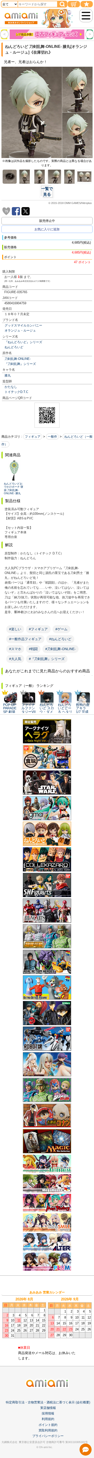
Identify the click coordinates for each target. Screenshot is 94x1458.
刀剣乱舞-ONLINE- (18, 359)
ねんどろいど (14, 347)
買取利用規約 (48, 1430)
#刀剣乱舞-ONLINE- (60, 649)
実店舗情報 (48, 1408)
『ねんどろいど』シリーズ (23, 342)
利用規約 (48, 1419)
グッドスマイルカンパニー (23, 325)
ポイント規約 (48, 1425)
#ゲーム (61, 629)
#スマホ (15, 649)
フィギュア (32, 436)
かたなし (11, 387)
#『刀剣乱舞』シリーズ (47, 659)
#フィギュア (38, 629)
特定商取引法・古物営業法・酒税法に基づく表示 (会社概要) (48, 1402)
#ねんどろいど (60, 639)
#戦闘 (33, 649)
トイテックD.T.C (16, 392)
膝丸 (8, 375)
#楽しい (15, 629)
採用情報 (48, 1413)
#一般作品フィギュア (25, 639)
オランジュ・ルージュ (20, 330)
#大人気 (15, 659)
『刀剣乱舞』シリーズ (20, 364)
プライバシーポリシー (48, 1436)
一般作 (52, 436)
